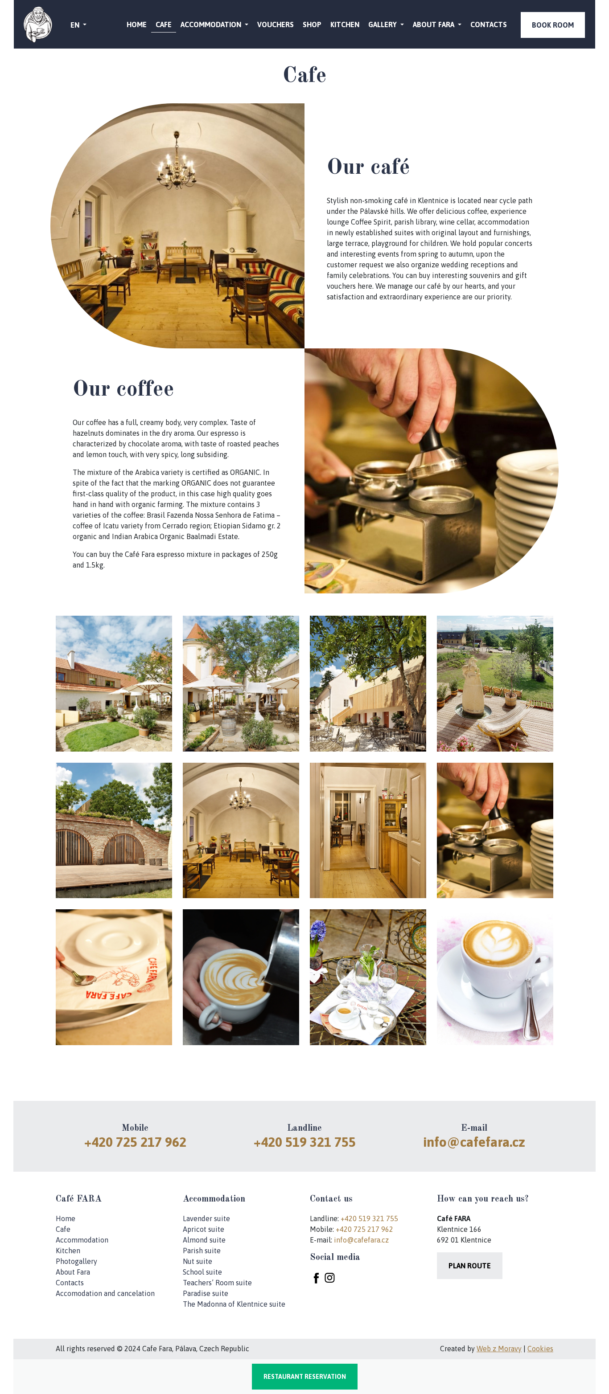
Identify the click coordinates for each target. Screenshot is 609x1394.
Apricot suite (203, 1229)
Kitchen (344, 24)
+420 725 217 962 (135, 1141)
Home (137, 24)
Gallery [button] (383, 24)
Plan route (470, 1266)
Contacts (488, 24)
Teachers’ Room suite (217, 1283)
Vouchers (275, 24)
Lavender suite (206, 1218)
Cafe (164, 24)
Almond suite (204, 1240)
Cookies (540, 1349)
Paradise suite (205, 1293)
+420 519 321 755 (305, 1141)
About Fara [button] (434, 24)
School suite (202, 1272)
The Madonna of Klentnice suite (234, 1304)
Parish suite (202, 1251)
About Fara (73, 1272)
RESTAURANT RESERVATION (304, 1376)
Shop (312, 24)
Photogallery (76, 1261)
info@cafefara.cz (474, 1141)
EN (75, 25)
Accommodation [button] (212, 24)
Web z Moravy (499, 1349)
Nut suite (197, 1261)
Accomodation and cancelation (105, 1293)
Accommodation (82, 1240)
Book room (553, 25)
